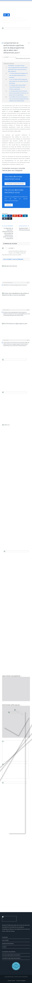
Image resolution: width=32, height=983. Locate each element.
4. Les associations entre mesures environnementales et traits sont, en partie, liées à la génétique (18, 93)
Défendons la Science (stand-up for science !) (15, 285)
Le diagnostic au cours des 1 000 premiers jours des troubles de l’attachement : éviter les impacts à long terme (7, 233)
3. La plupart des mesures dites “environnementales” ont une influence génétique (17, 87)
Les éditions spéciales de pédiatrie (11, 958)
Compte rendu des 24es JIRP (23, 58)
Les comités (5, 940)
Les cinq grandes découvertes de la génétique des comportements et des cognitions (17, 69)
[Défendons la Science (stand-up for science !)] (16, 274)
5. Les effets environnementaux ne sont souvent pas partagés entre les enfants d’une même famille (18, 98)
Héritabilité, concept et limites (16, 65)
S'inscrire (8, 205)
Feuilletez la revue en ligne (12, 18)
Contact (4, 946)
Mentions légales (20, 980)
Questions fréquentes (8, 943)
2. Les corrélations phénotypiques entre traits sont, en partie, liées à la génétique (18, 81)
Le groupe (5, 937)
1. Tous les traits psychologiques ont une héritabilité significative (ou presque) (18, 75)
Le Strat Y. (7, 57)
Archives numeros (11, 676)
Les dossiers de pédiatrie (8, 951)
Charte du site (11, 980)
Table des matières (9, 63)
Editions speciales (11, 705)
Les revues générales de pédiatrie (11, 955)
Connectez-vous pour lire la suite (15, 183)
